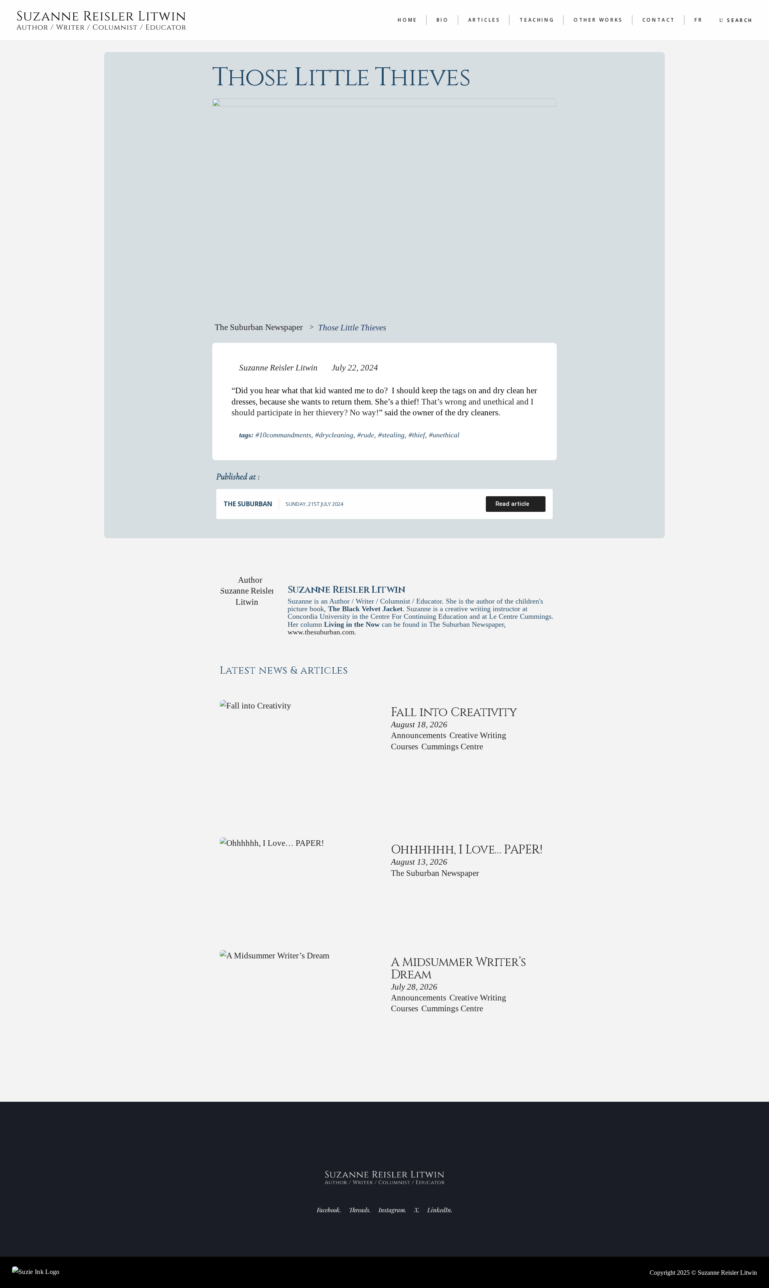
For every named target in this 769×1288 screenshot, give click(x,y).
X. (417, 1210)
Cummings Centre (452, 746)
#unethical (444, 435)
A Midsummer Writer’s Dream (458, 968)
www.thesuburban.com (321, 632)
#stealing (391, 435)
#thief (417, 435)
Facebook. (329, 1210)
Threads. (360, 1210)
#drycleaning (334, 435)
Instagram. (392, 1210)
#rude (365, 435)
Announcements (418, 735)
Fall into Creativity (454, 712)
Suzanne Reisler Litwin (727, 1272)
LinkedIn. (440, 1210)
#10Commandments (283, 435)
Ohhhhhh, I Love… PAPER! (466, 850)
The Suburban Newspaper (259, 327)
